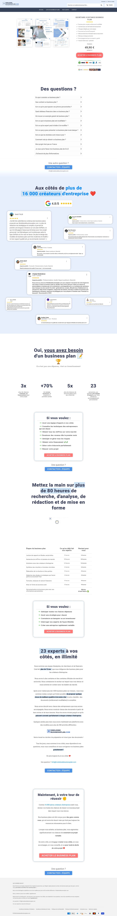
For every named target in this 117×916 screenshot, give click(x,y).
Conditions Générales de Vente (43, 909)
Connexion (103, 1)
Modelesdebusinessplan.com (23, 913)
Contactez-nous (83, 909)
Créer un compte (111, 1)
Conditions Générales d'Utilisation (27, 909)
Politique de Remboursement (72, 909)
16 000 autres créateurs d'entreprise (57, 805)
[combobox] (85, 5)
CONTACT (74, 9)
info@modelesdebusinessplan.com (64, 762)
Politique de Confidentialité (58, 909)
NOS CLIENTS (65, 9)
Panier (111, 5)
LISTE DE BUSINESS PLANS (53, 9)
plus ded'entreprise (55, 190)
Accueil (41, 9)
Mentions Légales (93, 909)
